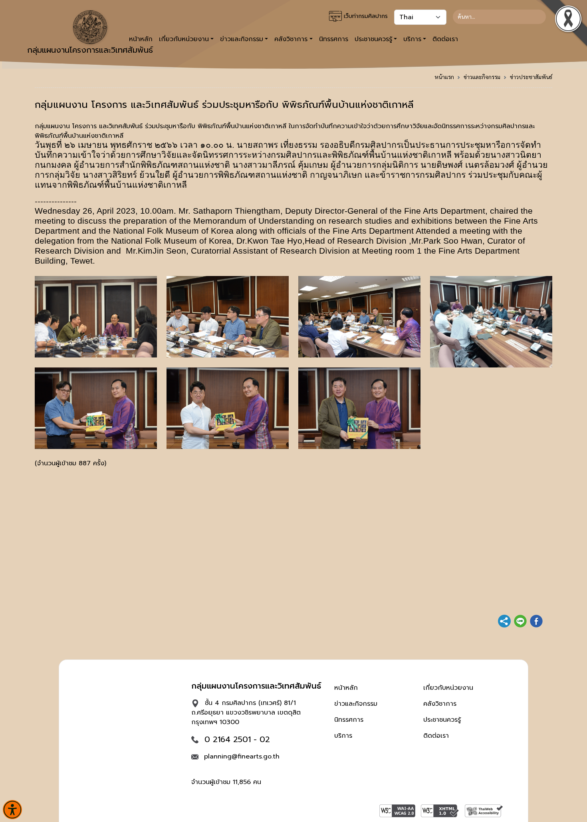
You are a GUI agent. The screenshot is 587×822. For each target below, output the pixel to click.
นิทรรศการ (333, 39)
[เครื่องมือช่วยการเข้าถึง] (12, 809)
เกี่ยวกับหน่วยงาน (448, 688)
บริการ (343, 736)
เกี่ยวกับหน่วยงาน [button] (184, 39)
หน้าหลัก (346, 688)
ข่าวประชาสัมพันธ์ (531, 76)
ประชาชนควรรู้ (442, 720)
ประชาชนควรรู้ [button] (373, 39)
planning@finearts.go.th (242, 756)
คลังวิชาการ (439, 704)
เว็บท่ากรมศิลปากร (365, 16)
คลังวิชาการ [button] (290, 39)
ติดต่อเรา (445, 39)
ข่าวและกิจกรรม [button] (241, 39)
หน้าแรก (444, 76)
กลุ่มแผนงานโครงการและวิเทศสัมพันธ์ (90, 50)
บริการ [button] (412, 39)
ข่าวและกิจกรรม (482, 76)
